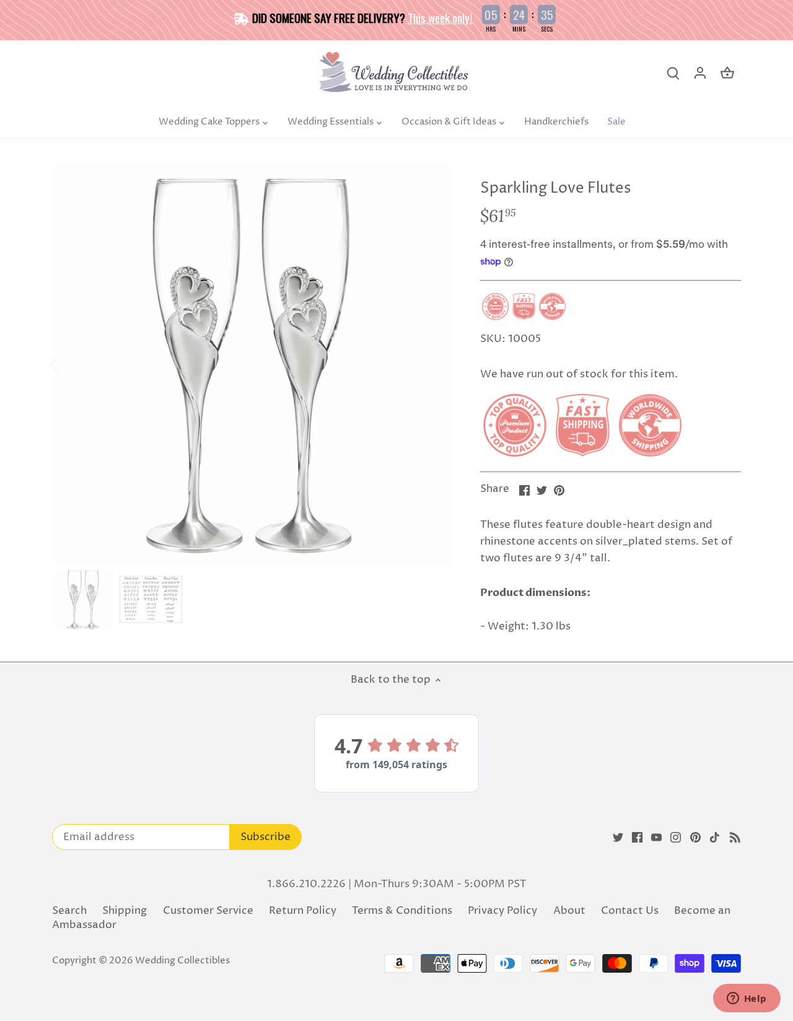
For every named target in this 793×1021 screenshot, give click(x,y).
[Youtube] (656, 837)
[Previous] (71, 363)
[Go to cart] (727, 73)
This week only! (440, 17)
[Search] (672, 73)
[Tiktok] (714, 837)
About (569, 910)
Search (69, 910)
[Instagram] (675, 837)
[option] (251, 363)
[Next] (432, 363)
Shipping (124, 910)
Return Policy (302, 910)
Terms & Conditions (402, 910)
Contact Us (630, 910)
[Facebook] (637, 837)
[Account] (700, 73)
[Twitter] (618, 837)
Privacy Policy (502, 910)
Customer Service (208, 910)
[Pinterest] (695, 837)
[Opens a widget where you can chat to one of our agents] (746, 999)
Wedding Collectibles (182, 960)
